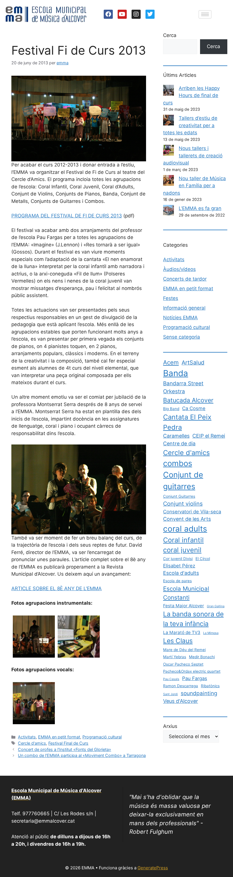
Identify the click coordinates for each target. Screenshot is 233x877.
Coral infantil (183, 540)
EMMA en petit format (59, 736)
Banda (175, 373)
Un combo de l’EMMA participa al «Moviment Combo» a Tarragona (82, 755)
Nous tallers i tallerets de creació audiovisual (192, 155)
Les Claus (178, 641)
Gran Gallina (215, 606)
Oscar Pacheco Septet (183, 664)
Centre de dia (179, 443)
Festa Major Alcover (183, 605)
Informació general (184, 308)
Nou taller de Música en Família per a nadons (194, 186)
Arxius (170, 726)
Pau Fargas (194, 678)
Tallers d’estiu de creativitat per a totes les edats (190, 125)
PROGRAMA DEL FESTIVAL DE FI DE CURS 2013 (66, 216)
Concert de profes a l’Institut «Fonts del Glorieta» (64, 749)
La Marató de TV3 (181, 632)
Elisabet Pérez (179, 566)
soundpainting (199, 693)
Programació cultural (102, 736)
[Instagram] (136, 14)
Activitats (27, 736)
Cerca (169, 35)
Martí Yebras (174, 656)
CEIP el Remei (208, 436)
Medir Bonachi (202, 656)
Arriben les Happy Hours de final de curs (191, 95)
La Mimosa (211, 633)
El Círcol (202, 558)
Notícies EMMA (180, 317)
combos (177, 463)
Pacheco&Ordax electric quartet (191, 671)
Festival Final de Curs (68, 743)
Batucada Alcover (188, 400)
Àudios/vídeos (179, 269)
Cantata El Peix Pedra (187, 422)
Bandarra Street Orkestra (183, 387)
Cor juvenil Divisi (178, 558)
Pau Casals (171, 679)
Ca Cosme (193, 408)
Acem (171, 362)
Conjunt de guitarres (183, 480)
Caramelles (176, 436)
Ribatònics (210, 686)
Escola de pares (177, 581)
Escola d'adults (181, 573)
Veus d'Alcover (180, 701)
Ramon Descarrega (180, 686)
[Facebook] (108, 14)
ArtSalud (193, 362)
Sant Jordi (170, 694)
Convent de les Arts (187, 519)
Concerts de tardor (185, 279)
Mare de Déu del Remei (184, 649)
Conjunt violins (183, 503)
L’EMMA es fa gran (200, 208)
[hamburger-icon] (205, 14)
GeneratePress (153, 867)
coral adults (185, 529)
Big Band (171, 408)
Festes (170, 298)
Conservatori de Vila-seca (192, 511)
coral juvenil (182, 550)
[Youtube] (122, 14)
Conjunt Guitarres (179, 496)
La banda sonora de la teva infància (193, 619)
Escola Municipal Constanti (186, 593)
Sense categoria (181, 337)
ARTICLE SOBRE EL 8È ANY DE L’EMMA (56, 588)
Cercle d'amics (32, 743)
